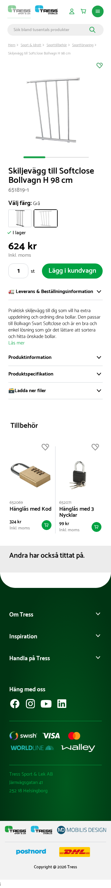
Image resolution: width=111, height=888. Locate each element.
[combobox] (51, 29)
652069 (16, 503)
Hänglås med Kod (30, 509)
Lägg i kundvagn (72, 270)
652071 (65, 503)
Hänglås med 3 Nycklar (76, 512)
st (33, 271)
